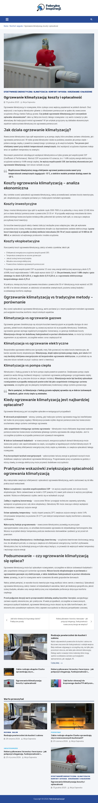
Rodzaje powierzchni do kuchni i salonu (23, 735)
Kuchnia (7, 732)
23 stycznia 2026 (13, 757)
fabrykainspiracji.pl (56, 799)
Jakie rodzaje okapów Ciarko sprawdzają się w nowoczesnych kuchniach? (30, 671)
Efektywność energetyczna (18, 92)
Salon (15, 732)
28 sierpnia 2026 (13, 739)
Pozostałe (56, 732)
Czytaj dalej (55, 663)
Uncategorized (11, 748)
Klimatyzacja (41, 92)
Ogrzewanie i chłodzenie (80, 92)
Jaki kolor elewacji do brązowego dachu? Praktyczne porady (25, 620)
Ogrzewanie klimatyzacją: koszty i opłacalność (29, 681)
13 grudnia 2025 (12, 102)
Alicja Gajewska (29, 102)
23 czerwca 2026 (60, 741)
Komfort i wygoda (57, 92)
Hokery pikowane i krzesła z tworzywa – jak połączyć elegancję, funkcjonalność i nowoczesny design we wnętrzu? (72, 621)
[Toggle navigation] (7, 19)
